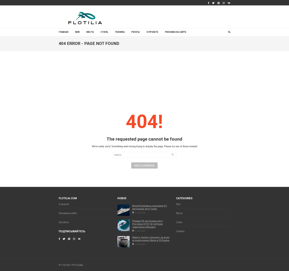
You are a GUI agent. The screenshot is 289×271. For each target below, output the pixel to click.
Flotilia (80, 264)
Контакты (64, 222)
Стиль (104, 32)
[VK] (229, 3)
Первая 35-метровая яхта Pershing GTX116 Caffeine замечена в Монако (147, 224)
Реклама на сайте (175, 32)
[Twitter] (213, 3)
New (77, 32)
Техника (120, 32)
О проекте (152, 32)
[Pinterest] (218, 3)
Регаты (135, 32)
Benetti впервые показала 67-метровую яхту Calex (149, 207)
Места (90, 32)
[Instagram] (224, 3)
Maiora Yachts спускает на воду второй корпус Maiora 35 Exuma (150, 239)
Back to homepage (144, 165)
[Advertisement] (144, 78)
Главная (63, 32)
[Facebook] (208, 3)
